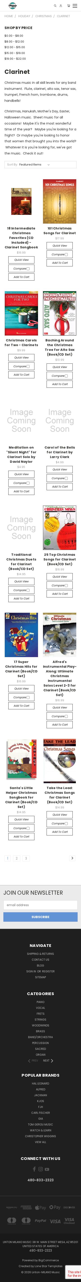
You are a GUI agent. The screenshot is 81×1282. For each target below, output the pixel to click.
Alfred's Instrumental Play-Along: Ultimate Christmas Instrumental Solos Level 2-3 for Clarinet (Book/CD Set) (60, 678)
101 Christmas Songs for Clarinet (59, 230)
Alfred (40, 1089)
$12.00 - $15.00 (14, 47)
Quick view (21, 260)
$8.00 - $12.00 (14, 41)
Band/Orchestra (40, 1037)
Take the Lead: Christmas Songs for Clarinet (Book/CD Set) (60, 795)
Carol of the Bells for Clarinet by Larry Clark (60, 452)
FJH (40, 1107)
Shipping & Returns (40, 954)
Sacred (40, 1049)
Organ (40, 1055)
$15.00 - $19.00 (14, 53)
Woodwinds (40, 1025)
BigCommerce (48, 1260)
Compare (20, 268)
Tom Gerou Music (40, 1124)
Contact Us (40, 960)
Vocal (40, 1008)
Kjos (40, 1101)
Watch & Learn (40, 1130)
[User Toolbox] (61, 5)
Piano (40, 1002)
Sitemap (40, 977)
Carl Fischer (40, 1113)
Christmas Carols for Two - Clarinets (21, 342)
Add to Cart (21, 277)
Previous (6, 1277)
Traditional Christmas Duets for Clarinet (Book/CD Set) (21, 561)
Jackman (40, 1095)
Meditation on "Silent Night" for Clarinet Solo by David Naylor (21, 454)
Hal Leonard (40, 1083)
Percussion (40, 1043)
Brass (40, 1031)
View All (40, 1142)
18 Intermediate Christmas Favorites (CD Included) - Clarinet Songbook (21, 238)
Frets (41, 1014)
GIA (40, 1119)
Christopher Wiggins (40, 1136)
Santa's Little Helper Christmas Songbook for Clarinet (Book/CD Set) (21, 797)
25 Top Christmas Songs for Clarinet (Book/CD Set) (59, 559)
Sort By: (12, 164)
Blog (40, 965)
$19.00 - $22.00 (15, 59)
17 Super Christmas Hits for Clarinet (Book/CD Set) (21, 669)
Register (48, 971)
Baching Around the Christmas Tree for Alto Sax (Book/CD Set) (59, 347)
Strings (40, 1019)
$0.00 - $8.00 (13, 36)
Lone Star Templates (49, 1266)
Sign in (31, 971)
